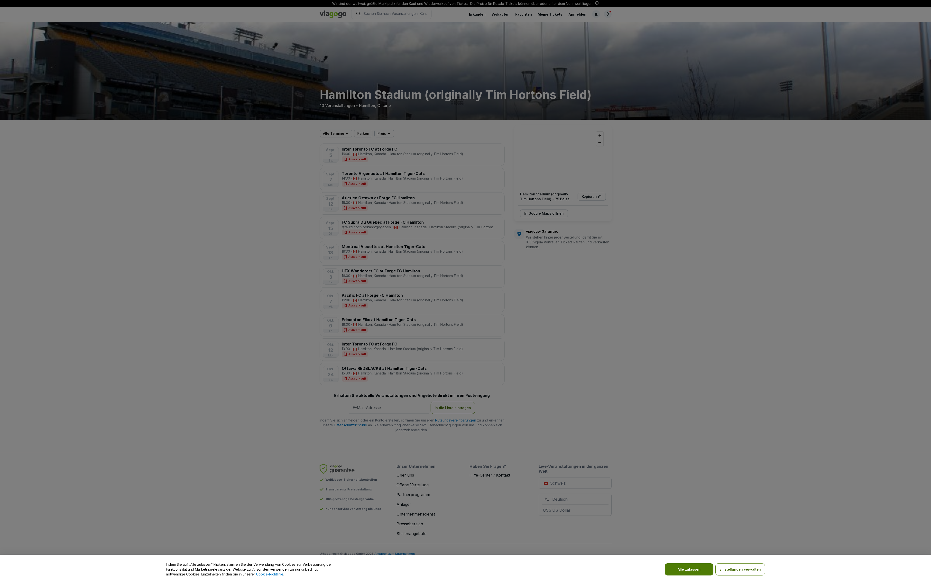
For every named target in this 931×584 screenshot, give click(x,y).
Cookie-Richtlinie (269, 574)
